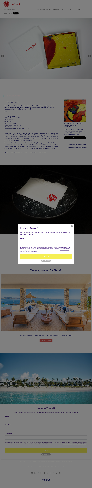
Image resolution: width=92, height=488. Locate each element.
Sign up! (46, 256)
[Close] (72, 226)
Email (22, 238)
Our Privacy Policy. (32, 251)
